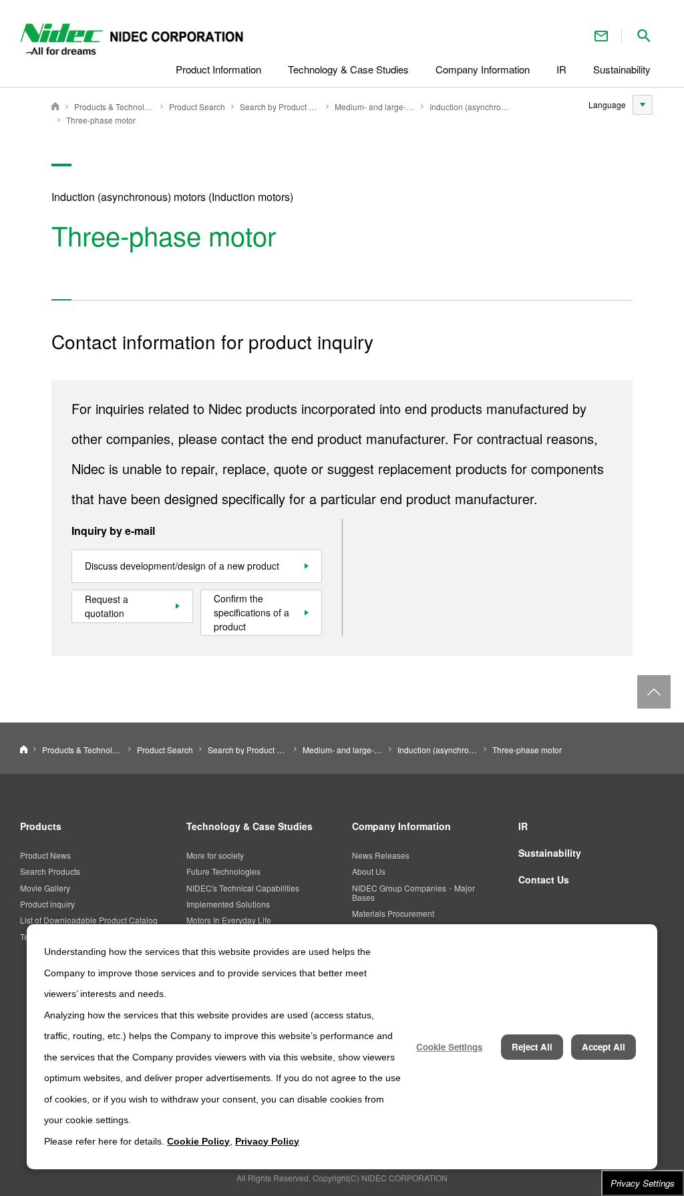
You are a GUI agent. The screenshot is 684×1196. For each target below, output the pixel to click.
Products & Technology (114, 106)
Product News (45, 855)
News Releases (380, 855)
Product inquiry (47, 904)
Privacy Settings (643, 1183)
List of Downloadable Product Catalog (89, 920)
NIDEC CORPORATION (55, 106)
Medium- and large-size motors (375, 106)
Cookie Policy (198, 1141)
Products (40, 826)
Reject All (532, 1046)
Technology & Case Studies (249, 826)
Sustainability (549, 852)
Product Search (197, 106)
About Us (368, 871)
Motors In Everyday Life (228, 920)
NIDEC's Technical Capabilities (242, 887)
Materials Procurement (393, 913)
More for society (215, 855)
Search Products (50, 871)
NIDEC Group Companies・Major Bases (413, 892)
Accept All (603, 1046)
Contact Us (601, 35)
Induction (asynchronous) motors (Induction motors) (470, 106)
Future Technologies (223, 871)
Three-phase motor (101, 120)
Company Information (401, 826)
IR (523, 826)
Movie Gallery (45, 887)
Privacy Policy (267, 1141)
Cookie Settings (449, 1046)
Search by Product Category (280, 106)
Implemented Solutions (228, 904)
